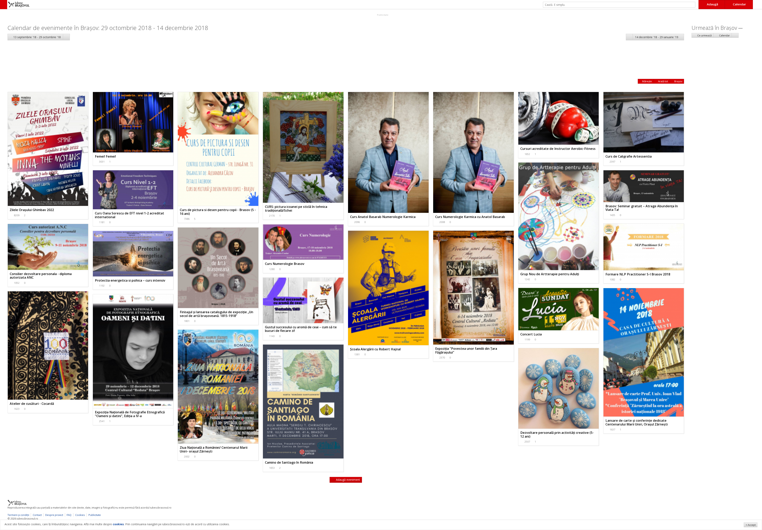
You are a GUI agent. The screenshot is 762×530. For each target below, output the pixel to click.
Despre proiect (54, 515)
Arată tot (662, 81)
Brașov (678, 81)
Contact (37, 515)
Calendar (724, 35)
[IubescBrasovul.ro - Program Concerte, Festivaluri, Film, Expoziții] (3, 4)
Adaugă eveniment (347, 480)
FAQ (69, 515)
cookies (118, 524)
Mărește (647, 81)
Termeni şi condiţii (18, 515)
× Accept (751, 525)
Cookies (80, 515)
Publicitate (382, 14)
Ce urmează (704, 35)
